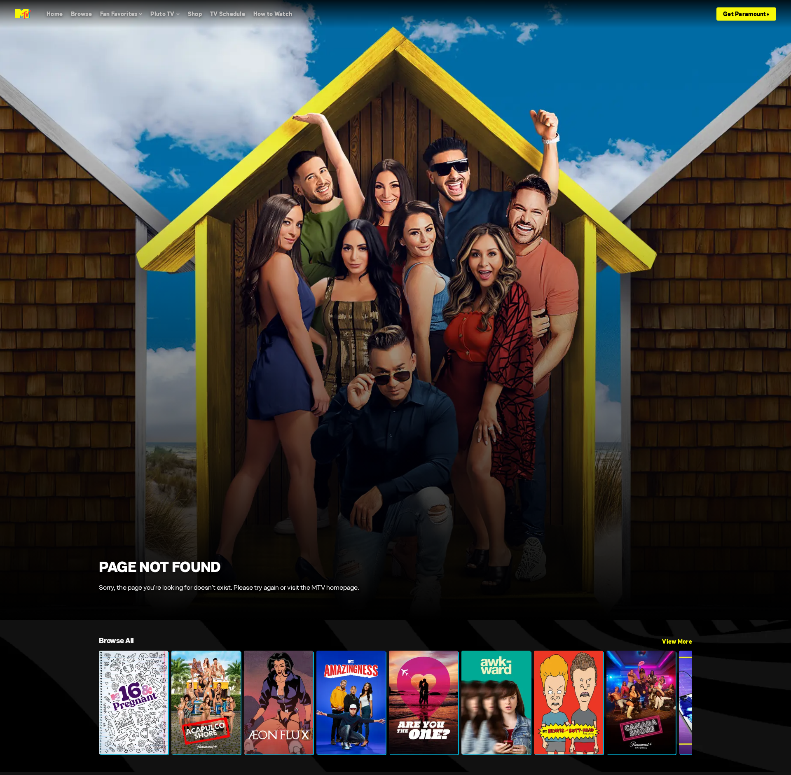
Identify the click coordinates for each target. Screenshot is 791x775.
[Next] (679, 702)
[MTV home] (23, 14)
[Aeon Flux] (278, 702)
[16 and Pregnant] (133, 702)
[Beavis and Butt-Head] (568, 702)
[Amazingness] (351, 702)
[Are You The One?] (423, 702)
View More (677, 641)
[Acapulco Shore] (206, 702)
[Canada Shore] (641, 702)
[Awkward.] (496, 702)
